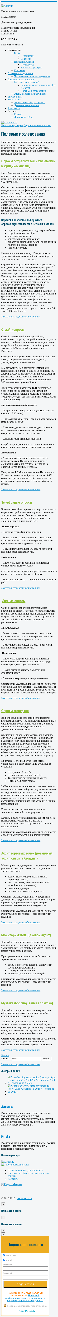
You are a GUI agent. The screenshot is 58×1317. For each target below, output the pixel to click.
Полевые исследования (33, 90)
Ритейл (18, 114)
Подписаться (25, 1284)
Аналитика (14, 108)
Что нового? (27, 64)
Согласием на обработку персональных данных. (26, 1299)
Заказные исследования (21, 79)
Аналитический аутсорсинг (29, 102)
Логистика (7, 1107)
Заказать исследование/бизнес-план (20, 316)
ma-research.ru (24, 1198)
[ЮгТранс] (7, 1161)
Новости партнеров (31, 67)
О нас (17, 53)
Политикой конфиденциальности (22, 1296)
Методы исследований (26, 82)
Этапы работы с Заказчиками (30, 93)
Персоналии (27, 55)
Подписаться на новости (37, 125)
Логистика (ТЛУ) (23, 117)
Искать (46, 1058)
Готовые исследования (20, 73)
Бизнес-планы (15, 96)
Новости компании (24, 61)
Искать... (6, 1058)
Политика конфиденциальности (25, 1170)
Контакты (19, 70)
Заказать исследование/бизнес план (20, 1064)
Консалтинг (14, 99)
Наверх (5, 1055)
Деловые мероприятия (26, 105)
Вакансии (26, 58)
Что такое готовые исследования (32, 76)
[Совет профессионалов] (15, 1164)
